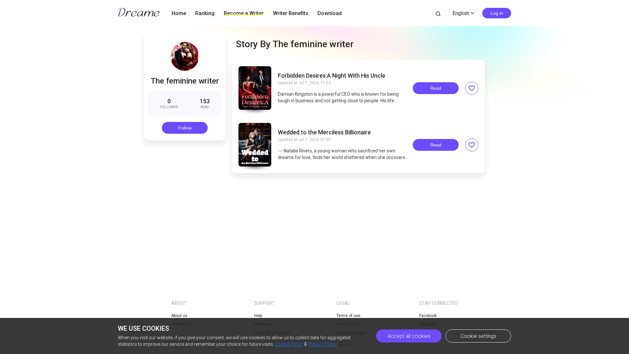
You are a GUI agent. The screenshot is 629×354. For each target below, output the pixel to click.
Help (258, 315)
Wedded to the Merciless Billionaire (324, 132)
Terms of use (348, 315)
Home (179, 13)
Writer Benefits (290, 13)
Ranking (205, 13)
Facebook (428, 315)
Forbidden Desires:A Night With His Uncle (331, 75)
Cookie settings (478, 336)
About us (179, 315)
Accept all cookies (409, 336)
